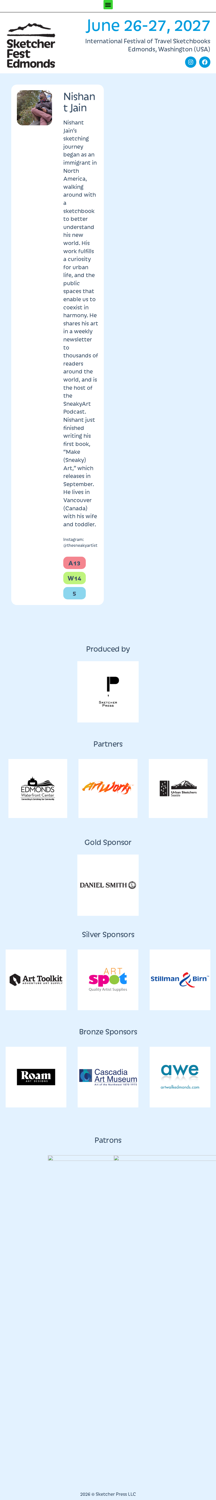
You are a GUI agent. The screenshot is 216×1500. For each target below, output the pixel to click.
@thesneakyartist (80, 545)
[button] (108, 4)
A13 (74, 562)
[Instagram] (190, 62)
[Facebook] (204, 62)
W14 (74, 578)
